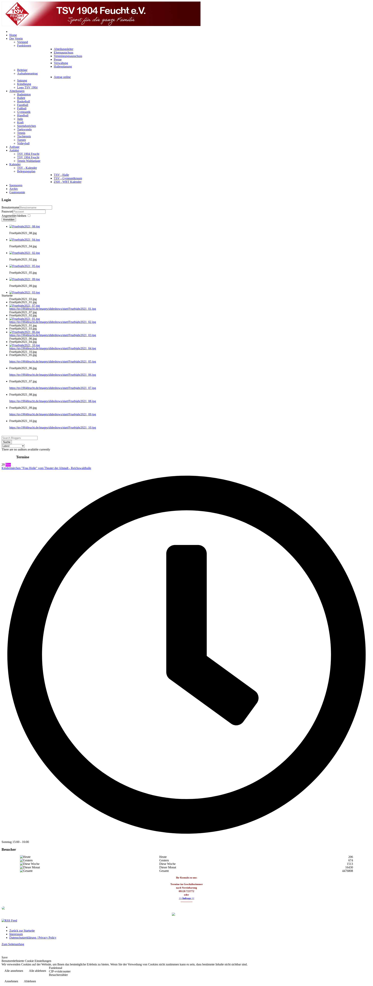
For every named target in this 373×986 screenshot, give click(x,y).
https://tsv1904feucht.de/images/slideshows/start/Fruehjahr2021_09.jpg (52, 414)
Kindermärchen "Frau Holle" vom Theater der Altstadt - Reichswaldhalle (46, 468)
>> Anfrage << (186, 898)
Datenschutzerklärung (354, 971)
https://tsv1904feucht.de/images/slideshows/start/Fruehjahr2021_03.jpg (52, 335)
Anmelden (8, 219)
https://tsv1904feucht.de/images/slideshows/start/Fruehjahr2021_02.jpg (52, 322)
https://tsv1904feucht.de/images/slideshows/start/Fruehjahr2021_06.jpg (52, 374)
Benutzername (10, 207)
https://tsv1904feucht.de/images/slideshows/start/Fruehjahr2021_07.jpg (52, 388)
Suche (6, 442)
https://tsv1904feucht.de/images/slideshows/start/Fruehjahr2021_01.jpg (52, 308)
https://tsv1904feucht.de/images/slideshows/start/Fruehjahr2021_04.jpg (52, 348)
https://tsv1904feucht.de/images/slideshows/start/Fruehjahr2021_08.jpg (52, 401)
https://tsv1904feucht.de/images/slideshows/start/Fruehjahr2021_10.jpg (52, 427)
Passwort (7, 211)
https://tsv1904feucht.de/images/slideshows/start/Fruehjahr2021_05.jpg (52, 361)
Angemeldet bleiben (14, 215)
